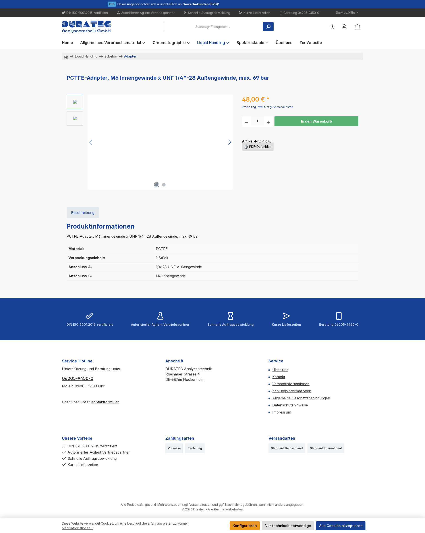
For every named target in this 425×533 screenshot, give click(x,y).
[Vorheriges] (91, 142)
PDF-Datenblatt (259, 146)
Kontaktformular (105, 402)
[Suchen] (268, 26)
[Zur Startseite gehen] (86, 27)
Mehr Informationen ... (77, 528)
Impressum (281, 412)
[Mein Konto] (344, 26)
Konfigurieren (245, 525)
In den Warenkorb (316, 121)
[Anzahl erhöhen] (268, 121)
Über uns (280, 370)
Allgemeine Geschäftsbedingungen (301, 398)
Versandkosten (200, 504)
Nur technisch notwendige (288, 525)
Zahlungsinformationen (291, 391)
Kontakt (278, 377)
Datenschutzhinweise (290, 405)
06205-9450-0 (77, 378)
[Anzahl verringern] (246, 121)
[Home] (66, 56)
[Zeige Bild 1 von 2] (156, 185)
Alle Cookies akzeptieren (341, 525)
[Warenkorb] (357, 26)
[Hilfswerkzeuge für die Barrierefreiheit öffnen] (332, 26)
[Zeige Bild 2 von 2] (164, 185)
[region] (150, 142)
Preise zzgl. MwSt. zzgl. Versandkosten (267, 107)
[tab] (83, 212)
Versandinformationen (290, 384)
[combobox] (213, 26)
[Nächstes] (229, 142)
